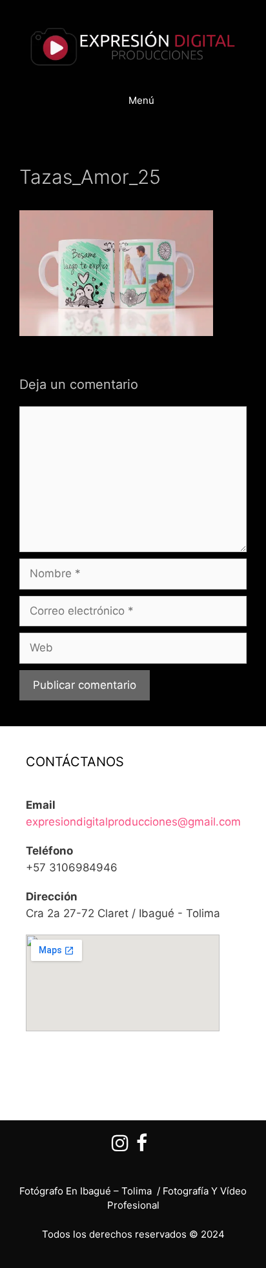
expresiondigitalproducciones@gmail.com (133, 821)
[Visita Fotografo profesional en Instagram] (120, 1146)
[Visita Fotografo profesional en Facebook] (141, 1146)
